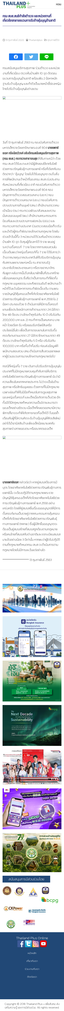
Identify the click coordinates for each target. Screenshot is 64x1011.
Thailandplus (35, 40)
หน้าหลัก (32, 953)
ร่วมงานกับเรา (32, 969)
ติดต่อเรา (32, 977)
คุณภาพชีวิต (53, 40)
